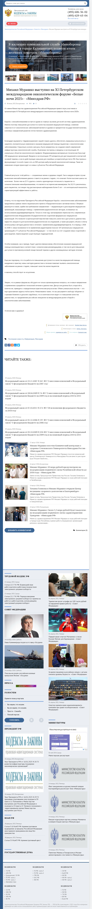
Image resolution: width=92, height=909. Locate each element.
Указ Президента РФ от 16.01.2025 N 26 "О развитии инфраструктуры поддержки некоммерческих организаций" (22, 764)
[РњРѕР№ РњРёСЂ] (15, 345)
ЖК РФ (36, 880)
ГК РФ (64, 890)
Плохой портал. (13, 714)
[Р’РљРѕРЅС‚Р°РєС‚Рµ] (6, 345)
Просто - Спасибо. (14, 711)
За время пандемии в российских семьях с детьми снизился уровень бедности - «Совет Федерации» (68, 673)
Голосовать (14, 720)
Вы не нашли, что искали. (17, 708)
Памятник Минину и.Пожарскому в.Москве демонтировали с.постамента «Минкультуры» (66, 853)
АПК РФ (8, 873)
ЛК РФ (64, 892)
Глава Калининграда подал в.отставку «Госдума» (24, 642)
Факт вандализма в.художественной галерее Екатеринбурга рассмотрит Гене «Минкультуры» (67, 787)
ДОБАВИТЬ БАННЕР (26, 686)
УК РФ (8, 894)
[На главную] (27, 13)
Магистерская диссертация (59, 755)
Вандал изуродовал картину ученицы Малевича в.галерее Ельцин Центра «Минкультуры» (67, 820)
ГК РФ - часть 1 (10, 878)
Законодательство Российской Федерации (19, 29)
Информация (29, 339)
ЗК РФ (64, 871)
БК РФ (8, 899)
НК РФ (64, 875)
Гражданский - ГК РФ (12, 875)
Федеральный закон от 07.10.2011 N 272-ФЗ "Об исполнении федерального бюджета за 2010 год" (45, 409)
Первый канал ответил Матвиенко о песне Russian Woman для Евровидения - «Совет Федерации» (65, 639)
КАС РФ (36, 878)
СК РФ (8, 890)
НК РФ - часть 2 (67, 880)
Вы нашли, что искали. (15, 704)
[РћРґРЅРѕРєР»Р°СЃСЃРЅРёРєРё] (12, 345)
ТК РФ (8, 871)
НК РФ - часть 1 (67, 878)
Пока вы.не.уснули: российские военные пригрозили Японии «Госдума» (20, 674)
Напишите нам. (82, 332)
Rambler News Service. (81, 325)
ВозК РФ (65, 899)
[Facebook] (9, 345)
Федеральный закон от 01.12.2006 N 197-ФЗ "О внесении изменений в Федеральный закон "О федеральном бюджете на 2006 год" (45, 421)
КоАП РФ (65, 873)
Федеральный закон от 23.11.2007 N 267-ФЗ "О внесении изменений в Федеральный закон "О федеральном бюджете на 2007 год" (45, 382)
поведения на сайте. (61, 332)
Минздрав (44, 29)
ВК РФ (64, 897)
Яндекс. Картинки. (82, 329)
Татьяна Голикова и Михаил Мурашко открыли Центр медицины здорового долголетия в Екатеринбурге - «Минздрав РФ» (55, 491)
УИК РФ (8, 892)
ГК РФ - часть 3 (39, 871)
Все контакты (73, 18)
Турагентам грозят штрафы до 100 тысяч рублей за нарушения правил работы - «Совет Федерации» (67, 603)
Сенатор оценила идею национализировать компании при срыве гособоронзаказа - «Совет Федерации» (67, 707)
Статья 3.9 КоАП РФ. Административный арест (23, 840)
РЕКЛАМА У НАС (11, 882)
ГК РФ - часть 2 (10, 880)
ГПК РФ (36, 875)
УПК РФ (8, 897)
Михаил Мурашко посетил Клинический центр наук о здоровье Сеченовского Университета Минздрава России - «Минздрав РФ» (58, 448)
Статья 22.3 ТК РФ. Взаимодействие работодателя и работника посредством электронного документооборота (21, 587)
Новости (37, 29)
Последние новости (16, 339)
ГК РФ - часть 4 (39, 873)
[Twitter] (18, 345)
